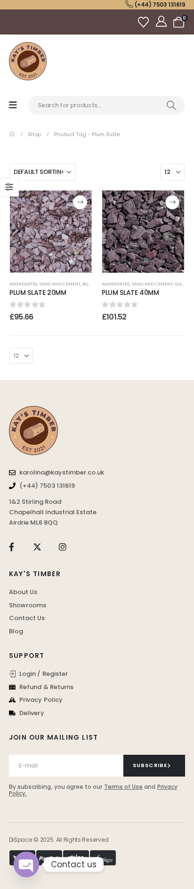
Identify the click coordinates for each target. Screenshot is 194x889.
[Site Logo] (28, 61)
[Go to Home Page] (12, 134)
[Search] (171, 105)
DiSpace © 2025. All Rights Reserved (59, 840)
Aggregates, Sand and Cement (45, 284)
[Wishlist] (145, 22)
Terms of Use (123, 787)
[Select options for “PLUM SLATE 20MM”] (80, 202)
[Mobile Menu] (13, 105)
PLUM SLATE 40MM (130, 292)
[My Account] (162, 22)
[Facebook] (11, 547)
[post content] (51, 231)
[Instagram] (63, 547)
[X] (37, 547)
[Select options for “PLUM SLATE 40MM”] (172, 202)
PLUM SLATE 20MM (37, 292)
